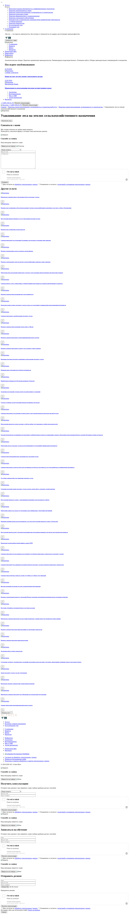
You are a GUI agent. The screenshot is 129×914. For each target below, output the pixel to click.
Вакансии (12, 49)
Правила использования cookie (15, 759)
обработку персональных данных (26, 184)
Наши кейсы (9, 53)
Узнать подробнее (34, 910)
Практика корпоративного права (20, 10)
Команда (12, 46)
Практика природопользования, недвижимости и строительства (31, 12)
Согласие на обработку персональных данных (21, 757)
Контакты (8, 99)
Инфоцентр (9, 55)
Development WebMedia (21, 754)
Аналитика (13, 92)
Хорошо (4, 912)
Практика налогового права (18, 14)
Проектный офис (11, 51)
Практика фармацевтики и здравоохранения (24, 16)
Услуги (7, 5)
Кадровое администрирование (15, 724)
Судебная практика (15, 21)
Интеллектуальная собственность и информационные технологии (32, 9)
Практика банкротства (16, 23)
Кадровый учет (14, 27)
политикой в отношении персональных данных (74, 184)
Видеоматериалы (15, 94)
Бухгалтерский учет (16, 25)
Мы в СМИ (13, 96)
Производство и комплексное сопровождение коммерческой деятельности (34, 20)
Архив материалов (15, 97)
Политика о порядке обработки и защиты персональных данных (27, 761)
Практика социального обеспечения (21, 18)
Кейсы (11, 48)
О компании (9, 29)
